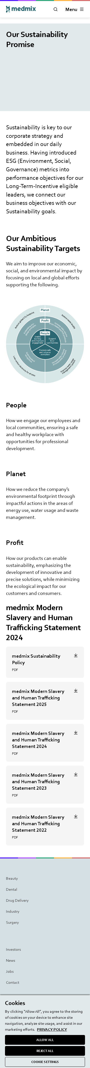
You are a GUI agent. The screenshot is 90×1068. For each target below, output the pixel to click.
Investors (13, 949)
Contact (12, 982)
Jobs (10, 971)
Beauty (12, 878)
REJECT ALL (45, 1051)
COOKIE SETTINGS (45, 1062)
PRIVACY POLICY (52, 1029)
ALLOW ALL (45, 1040)
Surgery (12, 922)
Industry (13, 911)
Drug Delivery (17, 900)
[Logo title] (21, 9)
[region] (45, 1031)
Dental (11, 889)
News (10, 960)
